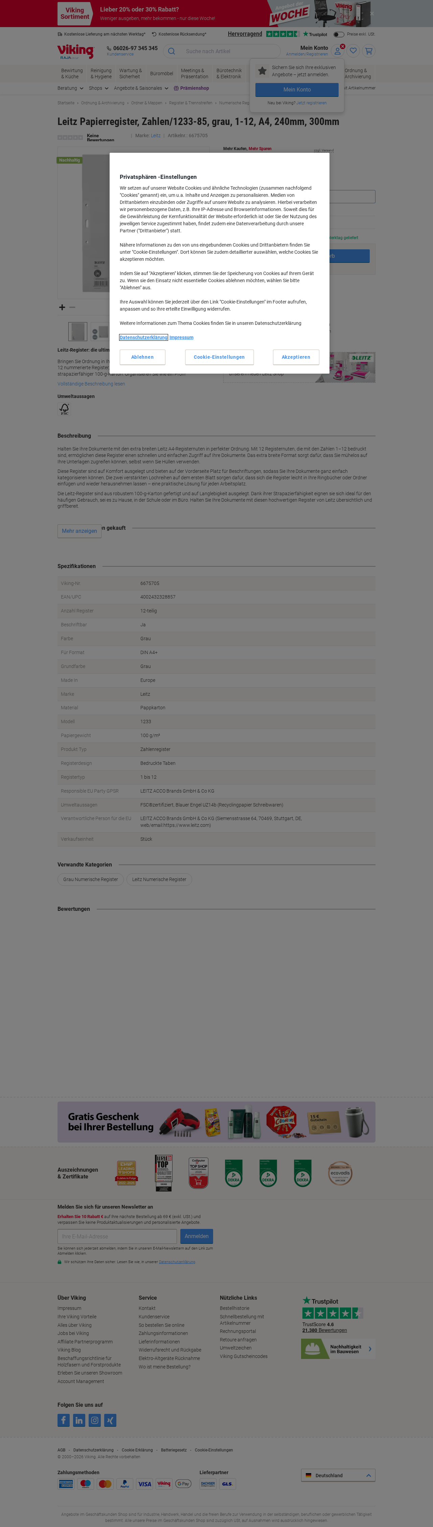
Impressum (181, 337)
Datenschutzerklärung (143, 337)
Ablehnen (142, 357)
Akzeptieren (296, 357)
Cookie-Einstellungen (219, 357)
